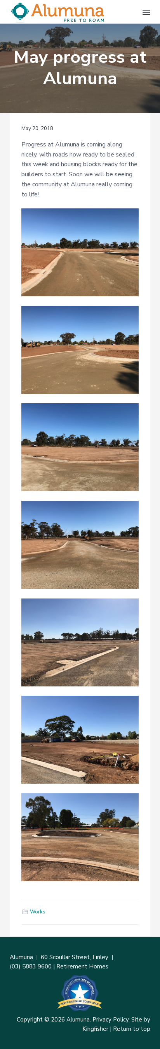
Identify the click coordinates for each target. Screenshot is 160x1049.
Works (37, 911)
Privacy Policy (110, 1019)
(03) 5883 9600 (31, 966)
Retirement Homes (82, 966)
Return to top (131, 1029)
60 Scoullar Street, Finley (74, 957)
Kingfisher (95, 1029)
